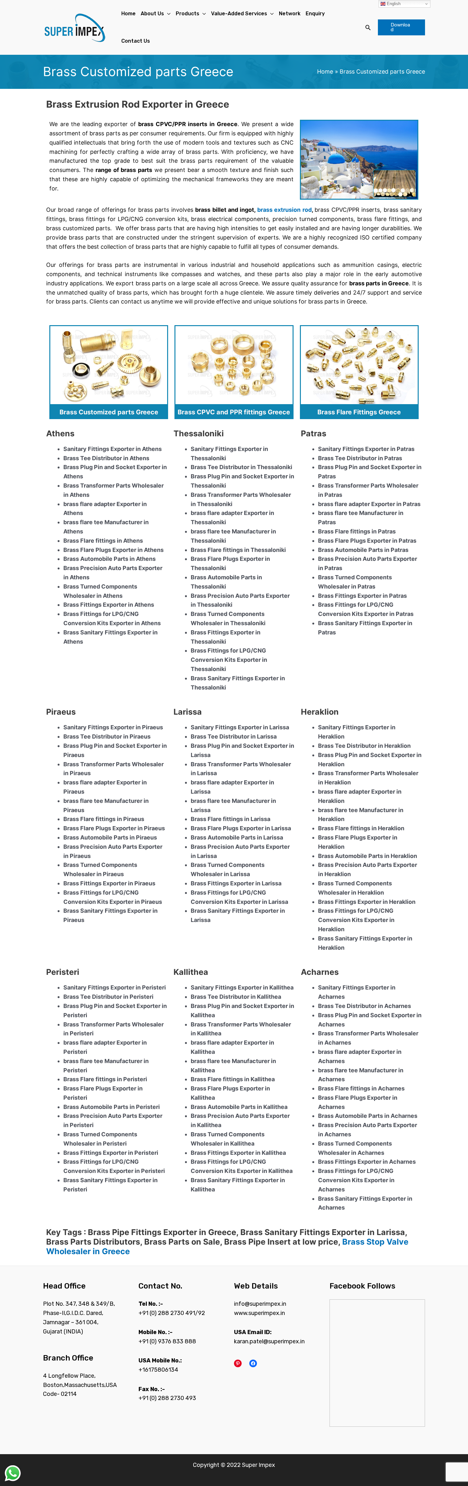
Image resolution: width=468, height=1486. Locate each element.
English (393, 3)
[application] (167, 14)
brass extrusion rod (284, 209)
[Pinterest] (238, 1363)
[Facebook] (253, 1363)
